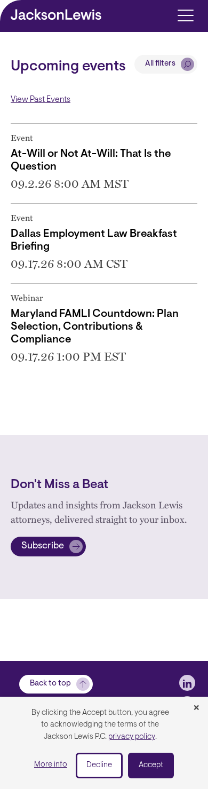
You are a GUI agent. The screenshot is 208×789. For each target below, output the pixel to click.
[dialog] (104, 743)
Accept (151, 765)
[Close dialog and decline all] (196, 708)
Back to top (50, 684)
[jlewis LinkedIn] (187, 683)
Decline (99, 765)
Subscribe (42, 546)
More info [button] (50, 765)
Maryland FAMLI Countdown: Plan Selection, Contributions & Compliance (95, 327)
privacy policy (131, 737)
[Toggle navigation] (185, 15)
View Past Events (40, 99)
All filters (160, 64)
